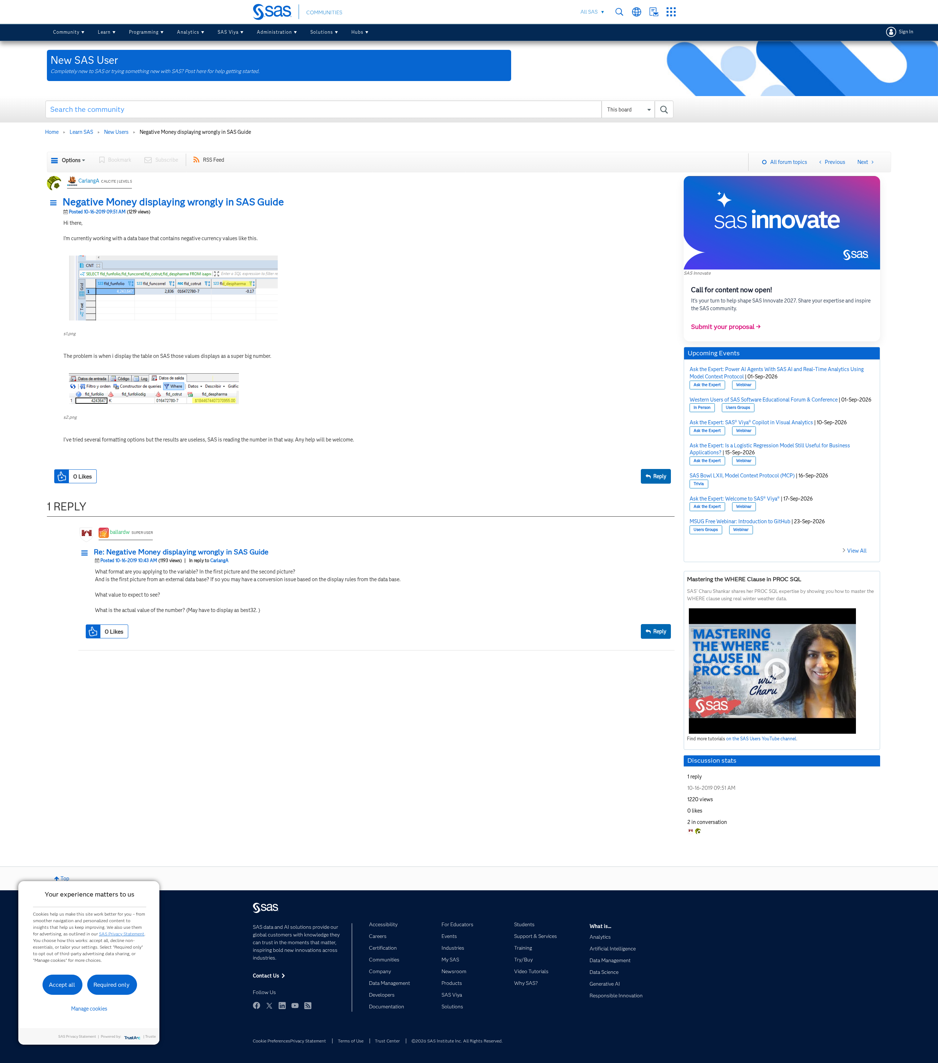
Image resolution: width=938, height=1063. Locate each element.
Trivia (699, 483)
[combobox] (359, 109)
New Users (116, 132)
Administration (274, 32)
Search (619, 12)
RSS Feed (213, 160)
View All (857, 550)
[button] (55, 203)
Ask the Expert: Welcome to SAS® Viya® (735, 498)
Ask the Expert (707, 384)
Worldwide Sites (636, 12)
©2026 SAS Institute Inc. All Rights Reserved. (457, 1041)
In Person (702, 407)
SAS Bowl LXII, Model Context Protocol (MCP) (742, 475)
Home (52, 132)
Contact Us (653, 12)
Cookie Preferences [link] (271, 1041)
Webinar (743, 384)
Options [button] (71, 160)
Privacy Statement (308, 1041)
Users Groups (738, 407)
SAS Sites (671, 12)
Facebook (256, 1005)
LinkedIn (282, 1005)
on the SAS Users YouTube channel (761, 738)
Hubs (357, 32)
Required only (111, 984)
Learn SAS (81, 132)
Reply (659, 476)
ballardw (120, 532)
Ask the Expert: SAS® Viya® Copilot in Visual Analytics (751, 422)
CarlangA (88, 180)
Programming (144, 32)
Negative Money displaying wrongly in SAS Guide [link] (195, 132)
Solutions (321, 32)
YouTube (295, 1005)
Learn (104, 32)
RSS (307, 1005)
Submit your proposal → (726, 327)
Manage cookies (89, 1008)
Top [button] (64, 878)
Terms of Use (350, 1041)
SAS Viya (228, 32)
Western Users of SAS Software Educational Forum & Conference (764, 399)
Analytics (188, 32)
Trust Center (387, 1041)
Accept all (62, 984)
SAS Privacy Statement (121, 933)
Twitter (269, 1005)
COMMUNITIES (324, 12)
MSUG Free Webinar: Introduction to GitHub (740, 521)
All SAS (589, 11)
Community (66, 32)
